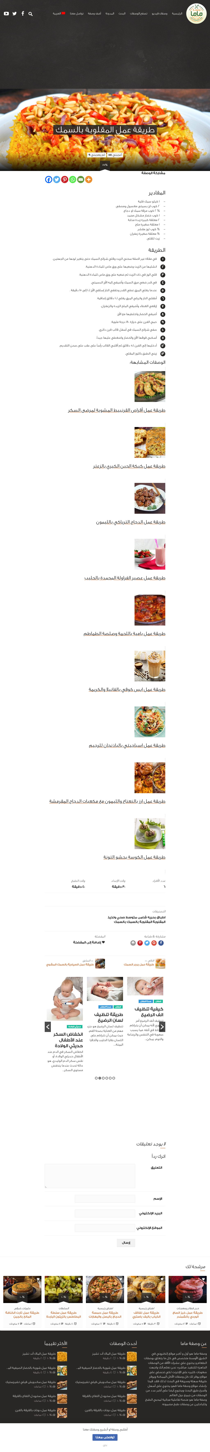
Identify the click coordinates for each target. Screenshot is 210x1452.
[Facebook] (48, 179)
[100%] (188, 1300)
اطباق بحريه (156, 917)
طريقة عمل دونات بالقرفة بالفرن (35, 1410)
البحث (122, 13)
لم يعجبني (97, 155)
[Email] (80, 179)
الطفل (158, 1007)
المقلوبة (159, 922)
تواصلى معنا (105, 1437)
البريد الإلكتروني (150, 1213)
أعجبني (115, 155)
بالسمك (120, 922)
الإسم (158, 1198)
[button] (48, 1027)
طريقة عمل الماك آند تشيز (39, 1353)
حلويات (26, 1308)
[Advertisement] (105, 58)
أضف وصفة (94, 13)
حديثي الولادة (115, 1027)
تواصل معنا (76, 13)
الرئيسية (177, 13)
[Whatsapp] (72, 179)
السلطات (64, 1308)
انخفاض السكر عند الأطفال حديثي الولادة (108, 1040)
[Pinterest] (64, 179)
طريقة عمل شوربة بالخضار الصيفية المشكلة (29, 1368)
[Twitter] (56, 179)
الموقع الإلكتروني (149, 1228)
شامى (142, 917)
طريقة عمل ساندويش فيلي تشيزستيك (31, 1382)
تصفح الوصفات (138, 13)
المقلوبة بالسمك (139, 922)
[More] (88, 179)
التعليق (156, 1167)
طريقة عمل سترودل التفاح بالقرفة (34, 1396)
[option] (145, 1014)
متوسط (131, 917)
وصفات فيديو (159, 13)
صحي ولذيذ (116, 917)
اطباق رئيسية (146, 1308)
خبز (197, 1308)
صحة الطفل (145, 1007)
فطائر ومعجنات (185, 1308)
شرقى (17, 1308)
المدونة (110, 13)
